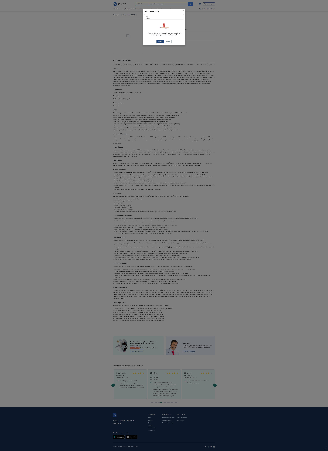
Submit (160, 42)
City (147, 16)
